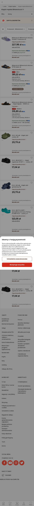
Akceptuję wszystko (17, 265)
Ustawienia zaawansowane (17, 259)
